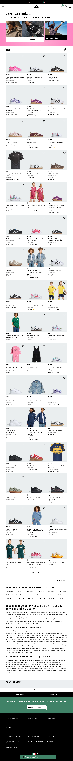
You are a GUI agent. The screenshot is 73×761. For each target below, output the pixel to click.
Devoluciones (30, 723)
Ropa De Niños (60, 599)
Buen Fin (8, 727)
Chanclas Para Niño (62, 592)
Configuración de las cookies (14, 736)
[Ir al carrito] (70, 6)
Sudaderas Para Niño (61, 595)
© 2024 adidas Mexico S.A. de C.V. (36, 758)
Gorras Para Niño (20, 599)
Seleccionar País (51, 741)
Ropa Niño (19, 591)
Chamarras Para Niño (40, 592)
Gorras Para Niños (30, 592)
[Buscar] (66, 6)
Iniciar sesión (20, 694)
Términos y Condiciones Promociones (12, 742)
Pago (48, 723)
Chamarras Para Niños (40, 595)
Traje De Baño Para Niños (31, 595)
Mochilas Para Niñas (10, 595)
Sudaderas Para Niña (51, 592)
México (39, 754)
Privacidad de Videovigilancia (35, 741)
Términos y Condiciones (33, 736)
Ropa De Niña (10, 591)
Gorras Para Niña (41, 599)
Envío (7, 723)
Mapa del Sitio (51, 718)
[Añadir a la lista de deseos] (22, 56)
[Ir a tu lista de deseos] (7, 6)
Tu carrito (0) (53, 694)
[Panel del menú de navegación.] (3, 6)
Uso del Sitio (50, 736)
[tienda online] (36, 7)
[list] (34, 50)
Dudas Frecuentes (32, 718)
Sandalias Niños (51, 595)
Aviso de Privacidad (11, 747)
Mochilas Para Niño (10, 599)
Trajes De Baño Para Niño (30, 599)
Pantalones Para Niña (51, 599)
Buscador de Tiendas (12, 718)
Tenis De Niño (20, 595)
